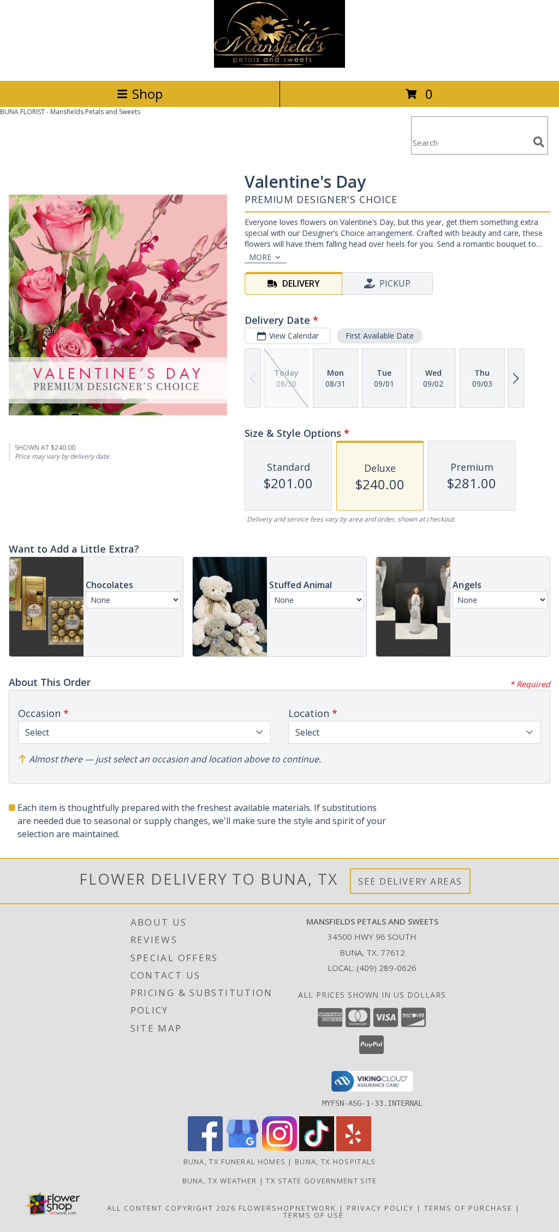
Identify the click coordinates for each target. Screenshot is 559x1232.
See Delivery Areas (410, 881)
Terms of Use (313, 1215)
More (260, 257)
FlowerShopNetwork (287, 1208)
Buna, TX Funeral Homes (234, 1161)
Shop (147, 94)
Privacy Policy (380, 1208)
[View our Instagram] (279, 1148)
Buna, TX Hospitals (335, 1161)
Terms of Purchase (468, 1208)
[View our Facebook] (205, 1148)
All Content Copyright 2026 (171, 1208)
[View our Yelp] (353, 1148)
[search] (539, 142)
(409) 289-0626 (386, 967)
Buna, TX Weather (219, 1181)
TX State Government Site (321, 1181)
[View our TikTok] (316, 1148)
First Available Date (380, 335)
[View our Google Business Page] (242, 1148)
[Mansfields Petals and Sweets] (279, 65)
